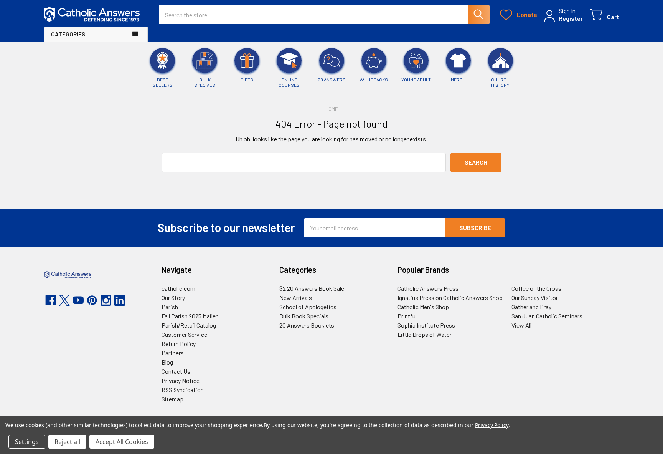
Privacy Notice (181, 380)
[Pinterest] (92, 300)
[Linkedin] (120, 300)
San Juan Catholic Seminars (546, 316)
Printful (407, 316)
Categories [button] (68, 34)
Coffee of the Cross (536, 288)
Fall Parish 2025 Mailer (190, 316)
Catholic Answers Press (427, 288)
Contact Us (176, 371)
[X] (64, 300)
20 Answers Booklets (306, 325)
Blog (167, 362)
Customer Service (184, 334)
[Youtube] (78, 300)
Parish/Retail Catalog (189, 325)
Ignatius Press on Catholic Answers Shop (450, 297)
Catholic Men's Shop (423, 306)
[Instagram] (106, 300)
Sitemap (172, 399)
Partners (173, 352)
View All (521, 325)
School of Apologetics (307, 306)
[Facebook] (51, 300)
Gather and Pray (531, 306)
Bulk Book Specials (303, 316)
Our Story (173, 297)
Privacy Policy (491, 425)
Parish (170, 306)
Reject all (67, 441)
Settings (27, 441)
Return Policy (179, 343)
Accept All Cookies (122, 441)
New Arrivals (295, 297)
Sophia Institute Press (426, 325)
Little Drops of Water (424, 334)
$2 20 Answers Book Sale (311, 288)
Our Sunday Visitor (534, 297)
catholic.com (178, 288)
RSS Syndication (183, 389)
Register (571, 18)
